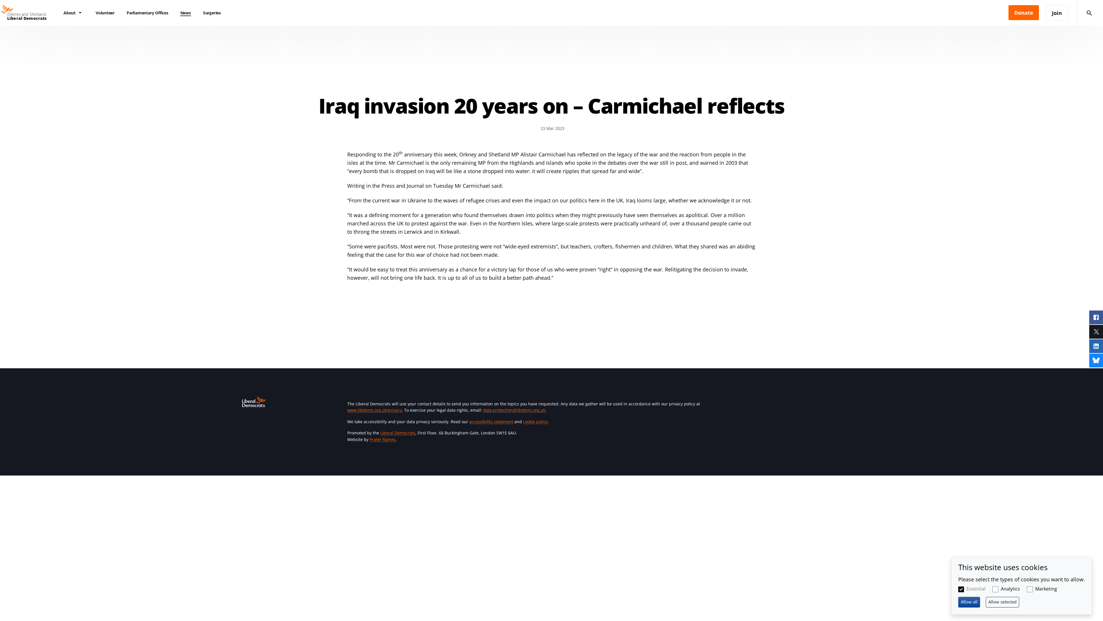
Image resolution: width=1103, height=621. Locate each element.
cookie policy (535, 421)
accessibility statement (491, 421)
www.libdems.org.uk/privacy (374, 410)
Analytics (1010, 589)
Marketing (1046, 589)
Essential (976, 589)
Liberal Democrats (397, 433)
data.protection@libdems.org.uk (514, 410)
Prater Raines (383, 439)
